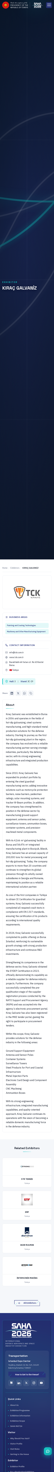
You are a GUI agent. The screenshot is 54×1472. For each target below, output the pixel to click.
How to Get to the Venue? (27, 1374)
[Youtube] (41, 1383)
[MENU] (49, 5)
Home (4, 568)
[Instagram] (34, 1383)
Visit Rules (15, 1449)
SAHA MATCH (16, 1426)
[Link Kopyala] (30, 693)
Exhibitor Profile (17, 1466)
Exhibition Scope (17, 1421)
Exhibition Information (20, 1415)
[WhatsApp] (24, 693)
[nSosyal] (11, 1383)
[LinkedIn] (11, 693)
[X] (26, 1383)
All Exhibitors (29, 1303)
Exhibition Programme (20, 1410)
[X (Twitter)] (18, 693)
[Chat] (48, 1451)
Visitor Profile (16, 1443)
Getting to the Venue (19, 1454)
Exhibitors (15, 568)
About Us (14, 1405)
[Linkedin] (19, 1383)
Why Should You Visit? (20, 1438)
